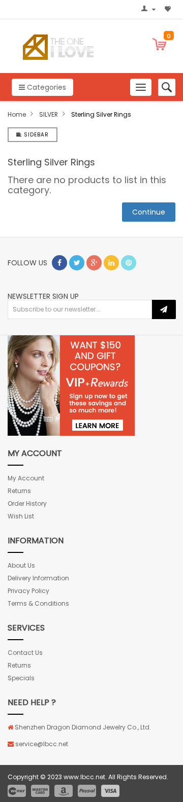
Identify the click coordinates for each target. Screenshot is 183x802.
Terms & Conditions (38, 603)
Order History (27, 503)
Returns (19, 490)
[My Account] (149, 9)
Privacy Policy (28, 590)
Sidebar (35, 134)
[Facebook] (59, 262)
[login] (71, 385)
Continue (148, 212)
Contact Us (25, 652)
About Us (21, 565)
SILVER (48, 114)
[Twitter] (76, 262)
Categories (45, 87)
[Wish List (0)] (169, 9)
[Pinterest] (128, 262)
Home (17, 114)
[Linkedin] (111, 262)
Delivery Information (38, 578)
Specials (21, 678)
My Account (26, 478)
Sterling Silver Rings (101, 114)
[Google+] (94, 262)
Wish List (21, 516)
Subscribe (164, 309)
